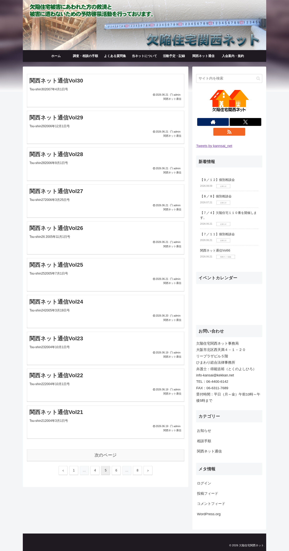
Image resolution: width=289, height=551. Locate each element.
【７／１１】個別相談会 (217, 234)
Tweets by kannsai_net (214, 146)
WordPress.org (209, 514)
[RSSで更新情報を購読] (229, 132)
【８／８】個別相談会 (216, 196)
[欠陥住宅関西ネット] (144, 24)
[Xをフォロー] (245, 122)
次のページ (106, 455)
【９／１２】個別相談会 (217, 179)
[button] (258, 78)
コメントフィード (211, 504)
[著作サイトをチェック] (213, 122)
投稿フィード (207, 493)
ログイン (204, 483)
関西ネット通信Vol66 (215, 250)
